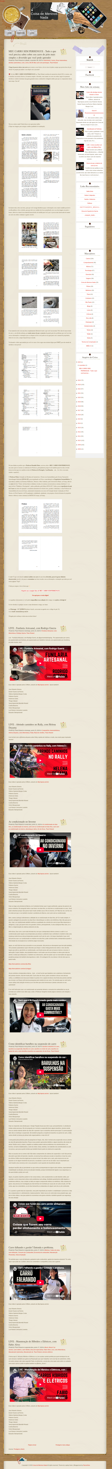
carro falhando (13, 1252)
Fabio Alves (47, 1349)
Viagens (88, 278)
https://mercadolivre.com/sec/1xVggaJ (20, 968)
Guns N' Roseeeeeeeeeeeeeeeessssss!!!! (94, 113)
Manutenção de (28, 1352)
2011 (79, 436)
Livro (23, 62)
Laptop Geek (69, 1465)
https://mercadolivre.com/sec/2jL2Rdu (20, 964)
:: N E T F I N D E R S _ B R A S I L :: (89, 207)
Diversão (88, 274)
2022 (79, 389)
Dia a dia (89, 318)
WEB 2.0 (89, 346)
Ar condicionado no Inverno (22, 821)
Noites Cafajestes (90, 195)
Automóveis (47, 60)
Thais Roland (54, 62)
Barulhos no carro (28, 1049)
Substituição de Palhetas (94, 129)
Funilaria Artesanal (47, 631)
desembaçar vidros (31, 829)
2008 (79, 449)
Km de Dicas (41, 829)
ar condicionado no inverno (20, 827)
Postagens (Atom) (19, 1449)
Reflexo (90, 203)
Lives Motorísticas (24, 733)
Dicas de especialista (36, 1349)
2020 (79, 397)
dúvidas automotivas (15, 62)
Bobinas (47, 1250)
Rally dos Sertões (39, 733)
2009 (79, 445)
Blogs (89, 306)
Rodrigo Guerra (21, 633)
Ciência (89, 314)
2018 (79, 406)
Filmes (88, 286)
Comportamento (89, 262)
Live (52, 1349)
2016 (79, 414)
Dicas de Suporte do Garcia (90, 211)
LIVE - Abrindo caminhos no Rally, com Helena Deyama (32, 726)
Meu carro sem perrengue (41, 62)
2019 (79, 402)
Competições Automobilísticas (51, 730)
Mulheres (89, 290)
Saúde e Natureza (89, 199)
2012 (79, 432)
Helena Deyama (13, 733)
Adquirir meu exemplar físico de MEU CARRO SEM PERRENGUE (40, 591)
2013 (79, 427)
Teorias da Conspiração (89, 342)
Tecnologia (88, 270)
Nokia (89, 338)
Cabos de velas (55, 1250)
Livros (27, 62)
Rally (31, 733)
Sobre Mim (21, 33)
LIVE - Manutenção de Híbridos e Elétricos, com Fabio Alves (33, 1343)
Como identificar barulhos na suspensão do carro (32, 1043)
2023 (79, 384)
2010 (79, 440)
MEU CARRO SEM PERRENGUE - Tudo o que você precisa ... (88, 371)
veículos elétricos (47, 1352)
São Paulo (88, 302)
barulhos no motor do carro (43, 1049)
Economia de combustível (41, 1252)
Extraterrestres (88, 326)
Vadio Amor (89, 191)
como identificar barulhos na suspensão (30, 1051)
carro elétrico (18, 1349)
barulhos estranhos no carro (50, 1046)
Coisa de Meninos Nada (88, 282)
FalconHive (86, 1465)
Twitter (89, 334)
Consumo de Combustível (25, 1252)
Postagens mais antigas (63, 1445)
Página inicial (32, 1445)
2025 (79, 362)
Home (10, 33)
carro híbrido (26, 1349)
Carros (53, 60)
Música (88, 266)
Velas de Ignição (21, 1255)
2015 (79, 419)
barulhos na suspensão (16, 1049)
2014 (79, 423)
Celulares (89, 298)
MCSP (31, 62)
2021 (79, 393)
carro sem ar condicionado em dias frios (40, 827)
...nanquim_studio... (90, 215)
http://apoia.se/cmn (43, 685)
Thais (88, 294)
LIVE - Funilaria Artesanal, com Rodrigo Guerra (32, 628)
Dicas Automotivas (61, 60)
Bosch (46, 1347)
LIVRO (32, 33)
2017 (79, 410)
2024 (79, 380)
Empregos (89, 322)
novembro (82, 365)
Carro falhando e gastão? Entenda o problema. (31, 1247)
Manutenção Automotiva (16, 1352)
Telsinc (89, 330)
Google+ (2, 1)
